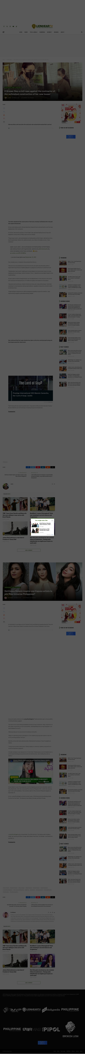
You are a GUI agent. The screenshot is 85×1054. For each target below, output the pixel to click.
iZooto (52, 534)
